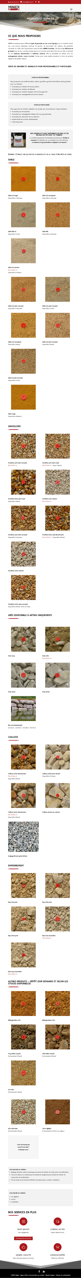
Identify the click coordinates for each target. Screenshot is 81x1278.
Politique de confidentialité (63, 1275)
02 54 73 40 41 (14, 2)
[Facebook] (36, 2)
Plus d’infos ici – (47, 465)
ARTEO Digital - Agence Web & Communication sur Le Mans (28, 1275)
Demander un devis (23, 1238)
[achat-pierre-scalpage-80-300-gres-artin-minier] (23, 851)
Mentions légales (50, 1275)
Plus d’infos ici (13, 270)
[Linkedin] (39, 2)
